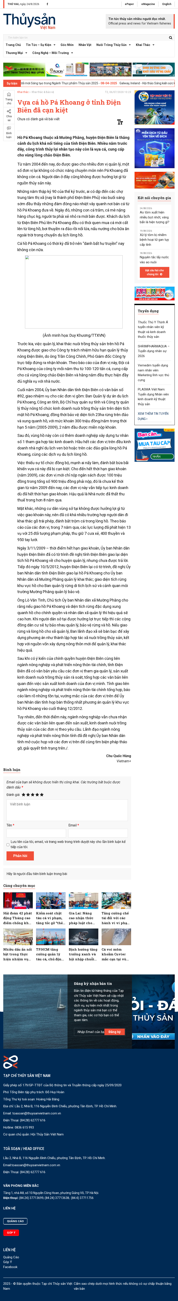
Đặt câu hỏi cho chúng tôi (154, 272)
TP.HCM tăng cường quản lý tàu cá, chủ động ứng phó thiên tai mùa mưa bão (50, 954)
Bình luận (9, 135)
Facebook (10, 1267)
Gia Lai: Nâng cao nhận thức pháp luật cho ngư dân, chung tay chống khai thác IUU (82, 918)
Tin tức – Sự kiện (38, 45)
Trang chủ (13, 45)
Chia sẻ (9, 118)
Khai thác (143, 45)
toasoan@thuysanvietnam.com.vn (36, 1113)
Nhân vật (85, 45)
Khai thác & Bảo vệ (43, 92)
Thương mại (14, 53)
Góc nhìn (67, 45)
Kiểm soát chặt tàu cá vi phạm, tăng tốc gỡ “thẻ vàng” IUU (49, 918)
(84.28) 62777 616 (32, 1120)
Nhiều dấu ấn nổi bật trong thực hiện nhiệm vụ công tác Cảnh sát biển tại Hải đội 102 (17, 954)
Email (73, 825)
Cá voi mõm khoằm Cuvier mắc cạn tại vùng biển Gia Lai (116, 954)
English (166, 4)
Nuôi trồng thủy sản (111, 45)
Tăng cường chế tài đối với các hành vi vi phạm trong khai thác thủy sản (116, 918)
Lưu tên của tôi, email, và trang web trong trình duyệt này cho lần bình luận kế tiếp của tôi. (68, 844)
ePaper (129, 4)
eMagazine (148, 4)
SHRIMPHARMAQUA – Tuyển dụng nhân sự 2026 (154, 351)
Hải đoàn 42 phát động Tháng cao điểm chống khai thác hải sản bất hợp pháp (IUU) (17, 918)
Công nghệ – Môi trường (50, 53)
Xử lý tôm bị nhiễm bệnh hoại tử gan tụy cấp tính (154, 240)
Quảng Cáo (11, 1257)
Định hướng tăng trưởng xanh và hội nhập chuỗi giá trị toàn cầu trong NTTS (83, 954)
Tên (10, 825)
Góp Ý (7, 1262)
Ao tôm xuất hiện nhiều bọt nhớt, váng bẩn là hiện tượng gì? (154, 217)
